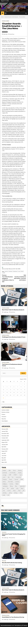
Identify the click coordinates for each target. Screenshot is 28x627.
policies (12, 488)
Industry (4, 481)
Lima (19, 271)
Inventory (11, 483)
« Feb (3, 402)
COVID (10, 474)
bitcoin (14, 470)
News (22, 271)
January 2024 (5, 444)
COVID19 (15, 474)
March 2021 (4, 462)
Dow (13, 477)
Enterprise (15, 271)
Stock (21, 492)
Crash (20, 474)
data (9, 477)
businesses (4, 472)
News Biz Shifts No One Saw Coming (12, 562)
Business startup (5, 412)
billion (9, 470)
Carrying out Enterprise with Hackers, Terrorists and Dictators (20, 278)
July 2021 (4, 453)
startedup (4, 492)
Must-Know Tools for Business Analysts (13, 309)
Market (17, 483)
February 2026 (5, 429)
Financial (16, 479)
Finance (3, 414)
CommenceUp (12, 472)
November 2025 (5, 435)
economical (18, 477)
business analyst (5, 20)
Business (20, 470)
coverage (4, 474)
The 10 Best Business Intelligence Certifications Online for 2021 (8, 278)
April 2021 (4, 460)
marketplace (5, 486)
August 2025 (4, 442)
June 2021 (4, 455)
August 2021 (4, 451)
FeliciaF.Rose (11, 34)
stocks (3, 495)
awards (6, 271)
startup (10, 492)
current (4, 477)
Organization (22, 486)
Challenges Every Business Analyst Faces (13, 337)
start (23, 490)
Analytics (4, 470)
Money (11, 486)
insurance (17, 481)
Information (10, 481)
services (9, 490)
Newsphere (17, 625)
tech (8, 495)
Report (22, 488)
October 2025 (5, 438)
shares (14, 490)
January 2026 (5, 431)
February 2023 (5, 449)
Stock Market (5, 421)
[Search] (26, 13)
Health (21, 479)
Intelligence (4, 483)
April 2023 (4, 446)
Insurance (4, 416)
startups (16, 492)
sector (3, 490)
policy (17, 488)
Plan (8, 488)
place (3, 488)
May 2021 (4, 457)
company (20, 472)
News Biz (4, 418)
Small (3, 272)
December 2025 (5, 433)
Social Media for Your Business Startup (13, 617)
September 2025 (5, 440)
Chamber (10, 271)
